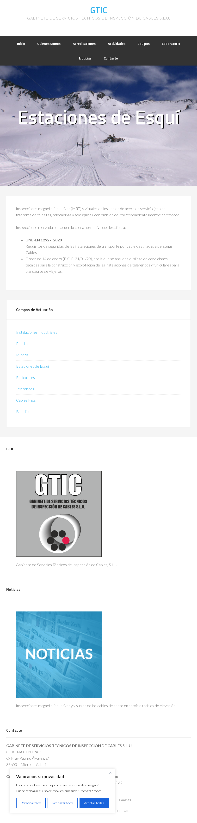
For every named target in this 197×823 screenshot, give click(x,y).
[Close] (110, 773)
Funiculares (25, 377)
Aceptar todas (94, 803)
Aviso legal (119, 811)
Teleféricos (25, 388)
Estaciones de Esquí (32, 366)
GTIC (98, 10)
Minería (22, 354)
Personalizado (31, 803)
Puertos (22, 343)
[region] (62, 791)
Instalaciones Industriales (36, 332)
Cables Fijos (26, 400)
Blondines (24, 411)
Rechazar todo (62, 803)
